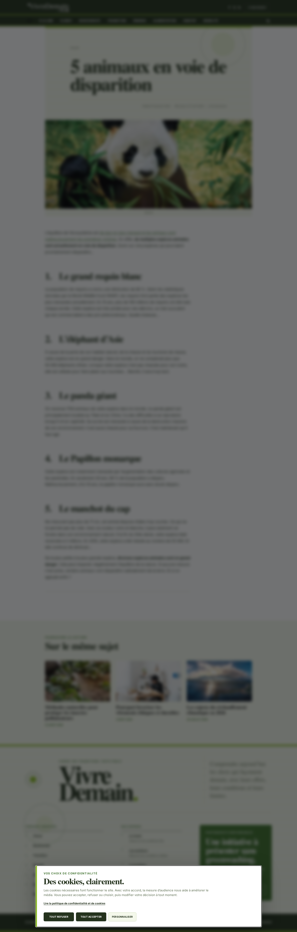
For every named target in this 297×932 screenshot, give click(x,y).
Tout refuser (58, 916)
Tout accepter (91, 916)
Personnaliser (122, 916)
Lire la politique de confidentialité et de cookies (74, 903)
